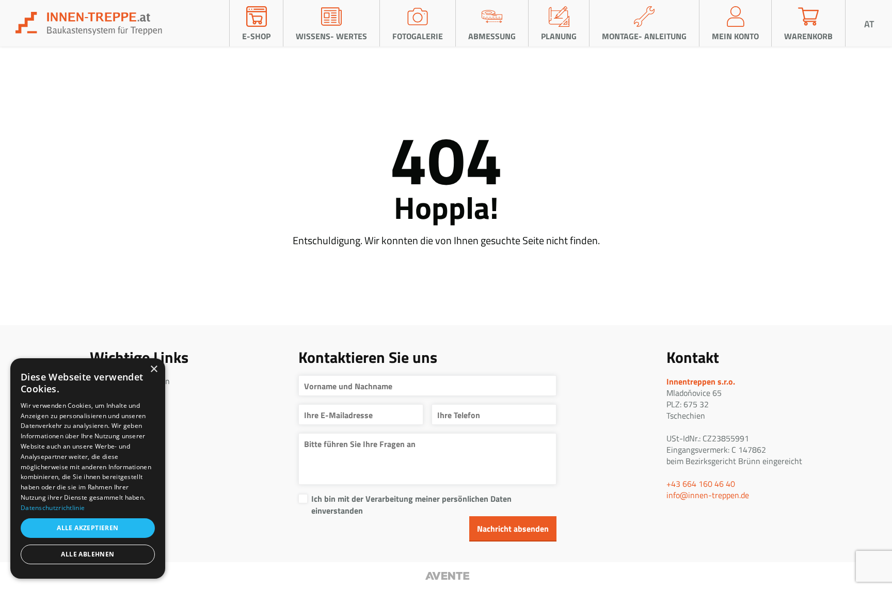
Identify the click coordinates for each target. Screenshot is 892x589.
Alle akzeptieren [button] (87, 527)
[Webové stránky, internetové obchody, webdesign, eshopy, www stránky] (446, 575)
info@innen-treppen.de (707, 495)
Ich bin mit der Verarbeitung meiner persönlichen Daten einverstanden (411, 504)
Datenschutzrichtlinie (53, 507)
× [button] (153, 369)
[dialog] (87, 468)
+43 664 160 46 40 (700, 483)
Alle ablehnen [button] (87, 554)
